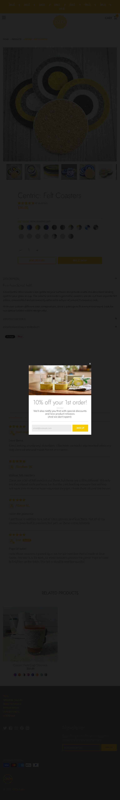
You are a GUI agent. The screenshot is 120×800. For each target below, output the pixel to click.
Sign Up (80, 428)
